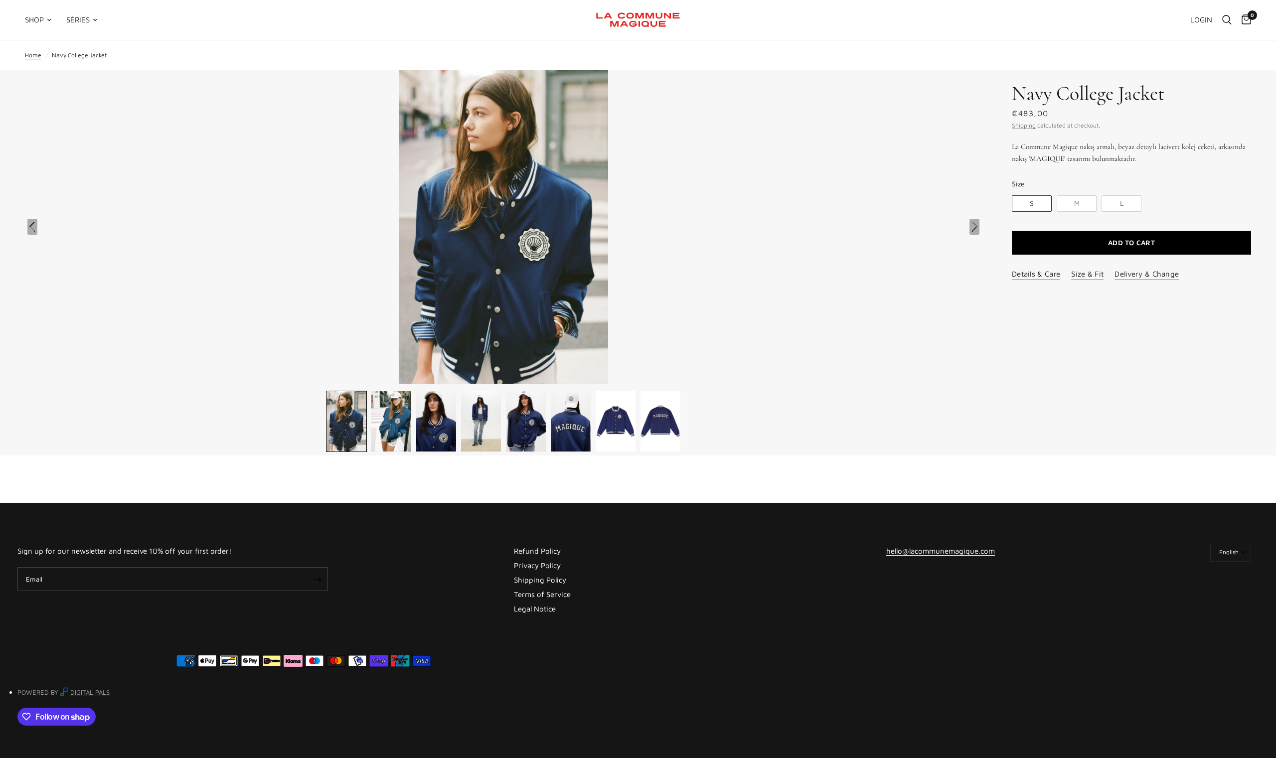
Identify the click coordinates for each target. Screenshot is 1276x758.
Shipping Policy (540, 580)
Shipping (1024, 125)
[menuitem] (42, 20)
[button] (346, 421)
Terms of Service (542, 594)
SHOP (34, 19)
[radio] (1032, 203)
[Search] (1227, 20)
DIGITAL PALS (90, 692)
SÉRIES (78, 19)
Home (33, 55)
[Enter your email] (318, 579)
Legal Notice (535, 609)
